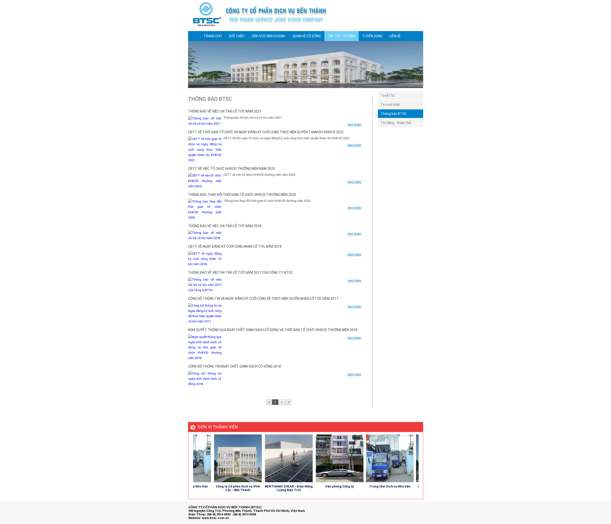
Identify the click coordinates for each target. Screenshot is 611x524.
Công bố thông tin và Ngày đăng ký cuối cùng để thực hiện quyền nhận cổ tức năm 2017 (263, 298)
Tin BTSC (388, 95)
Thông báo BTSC (394, 114)
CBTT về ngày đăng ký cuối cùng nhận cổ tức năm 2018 (235, 246)
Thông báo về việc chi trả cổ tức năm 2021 (224, 111)
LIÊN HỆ (395, 36)
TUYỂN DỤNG (372, 36)
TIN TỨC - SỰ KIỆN (341, 36)
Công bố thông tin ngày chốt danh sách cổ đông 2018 (234, 366)
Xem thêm (354, 124)
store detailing (413, 511)
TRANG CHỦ (213, 36)
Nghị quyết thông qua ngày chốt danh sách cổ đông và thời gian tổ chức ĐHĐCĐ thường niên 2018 (272, 330)
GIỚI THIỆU (237, 36)
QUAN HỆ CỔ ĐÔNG (306, 36)
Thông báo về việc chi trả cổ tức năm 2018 (224, 226)
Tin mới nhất (390, 105)
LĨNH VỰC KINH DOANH (268, 36)
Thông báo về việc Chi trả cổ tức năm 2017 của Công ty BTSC (240, 272)
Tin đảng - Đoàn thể (396, 123)
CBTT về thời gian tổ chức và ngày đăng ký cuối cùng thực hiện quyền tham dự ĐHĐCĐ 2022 (266, 132)
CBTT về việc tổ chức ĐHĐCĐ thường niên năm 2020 (231, 169)
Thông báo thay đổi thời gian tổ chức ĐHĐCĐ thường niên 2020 (242, 195)
